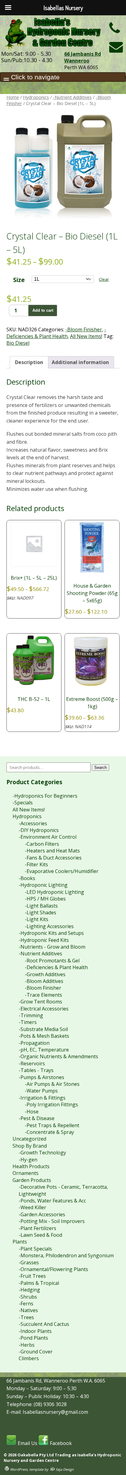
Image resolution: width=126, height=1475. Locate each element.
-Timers (28, 1022)
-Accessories (33, 823)
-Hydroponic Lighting (43, 885)
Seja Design (64, 1469)
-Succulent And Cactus (44, 1324)
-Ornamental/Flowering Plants (53, 1269)
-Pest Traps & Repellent (52, 1125)
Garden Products (32, 1180)
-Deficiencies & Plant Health (56, 333)
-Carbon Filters (42, 844)
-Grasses (29, 1262)
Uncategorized (29, 1138)
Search (100, 767)
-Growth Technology (42, 1152)
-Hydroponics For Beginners (45, 795)
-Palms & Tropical (39, 1283)
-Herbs (27, 1344)
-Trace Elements (43, 994)
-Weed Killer (32, 1207)
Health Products (31, 1166)
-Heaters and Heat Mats (52, 850)
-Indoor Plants (35, 1331)
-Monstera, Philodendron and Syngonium (66, 1255)
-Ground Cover (36, 1351)
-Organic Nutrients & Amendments (58, 1056)
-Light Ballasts (41, 905)
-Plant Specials (35, 1248)
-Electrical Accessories (44, 1008)
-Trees (26, 1317)
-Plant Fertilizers (37, 1228)
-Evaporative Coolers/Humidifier (61, 871)
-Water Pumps (41, 1090)
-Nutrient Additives (72, 97)
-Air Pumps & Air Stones (52, 1084)
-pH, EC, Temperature (44, 1049)
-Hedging (29, 1289)
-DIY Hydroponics (39, 830)
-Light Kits (36, 919)
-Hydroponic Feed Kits (44, 940)
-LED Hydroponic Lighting (54, 892)
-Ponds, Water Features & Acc (52, 1200)
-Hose (32, 1111)
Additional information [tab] (80, 362)
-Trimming (31, 1015)
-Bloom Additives (44, 981)
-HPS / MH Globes (45, 898)
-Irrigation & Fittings (42, 1097)
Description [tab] (29, 362)
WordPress (18, 1469)
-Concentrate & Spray (49, 1132)
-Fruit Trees (32, 1276)
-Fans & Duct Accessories (53, 857)
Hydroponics (36, 97)
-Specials (23, 802)
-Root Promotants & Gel (52, 960)
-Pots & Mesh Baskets (44, 1036)
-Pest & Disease (36, 1118)
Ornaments (26, 1173)
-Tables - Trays (36, 1070)
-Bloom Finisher (83, 329)
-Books (27, 878)
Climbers (29, 1358)
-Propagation (34, 1043)
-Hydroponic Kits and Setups (51, 933)
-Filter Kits (36, 864)
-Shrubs (28, 1296)
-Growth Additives (45, 974)
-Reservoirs (32, 1063)
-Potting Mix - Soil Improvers (52, 1221)
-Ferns (26, 1303)
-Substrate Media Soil (43, 1029)
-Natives (28, 1310)
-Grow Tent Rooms (40, 1001)
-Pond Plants (33, 1337)
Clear (104, 279)
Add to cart (42, 310)
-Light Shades (40, 912)
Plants (20, 1241)
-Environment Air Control (47, 836)
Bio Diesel (17, 343)
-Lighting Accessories (49, 926)
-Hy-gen (28, 1159)
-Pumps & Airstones (41, 1077)
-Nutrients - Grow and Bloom (52, 946)
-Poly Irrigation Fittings (51, 1104)
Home (12, 97)
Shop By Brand (30, 1145)
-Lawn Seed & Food (40, 1235)
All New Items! (86, 336)
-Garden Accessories (42, 1214)
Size (19, 280)
